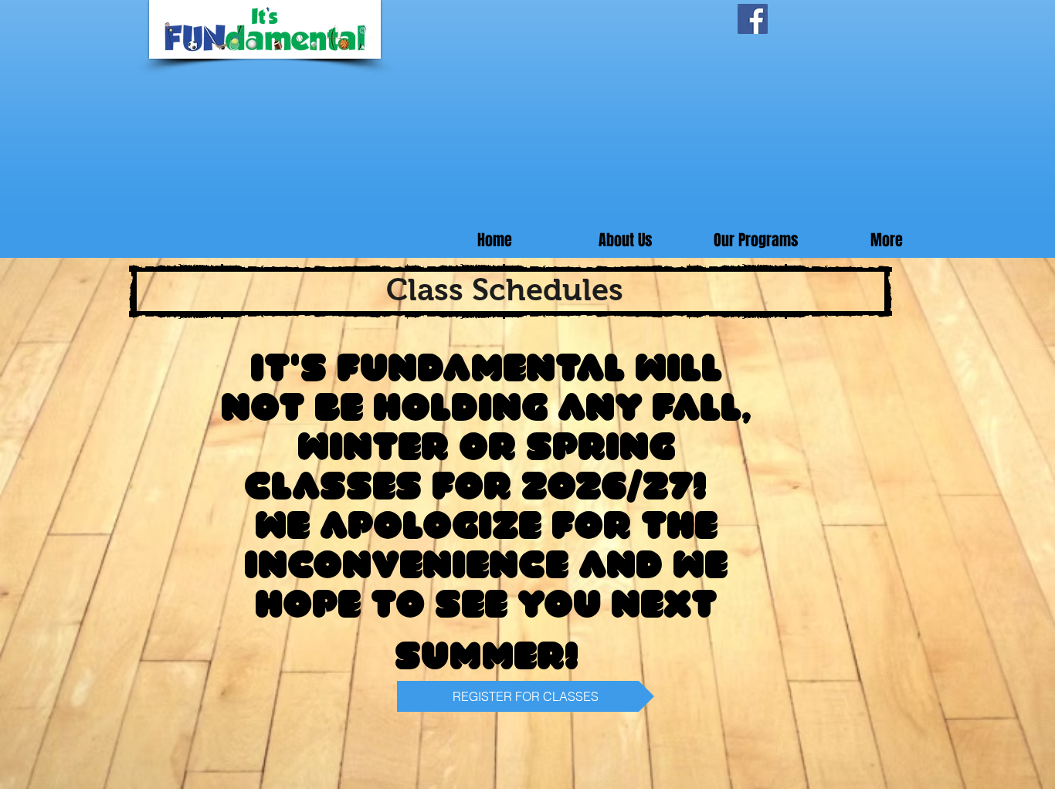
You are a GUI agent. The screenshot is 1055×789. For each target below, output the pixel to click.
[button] (755, 240)
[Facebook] (753, 19)
